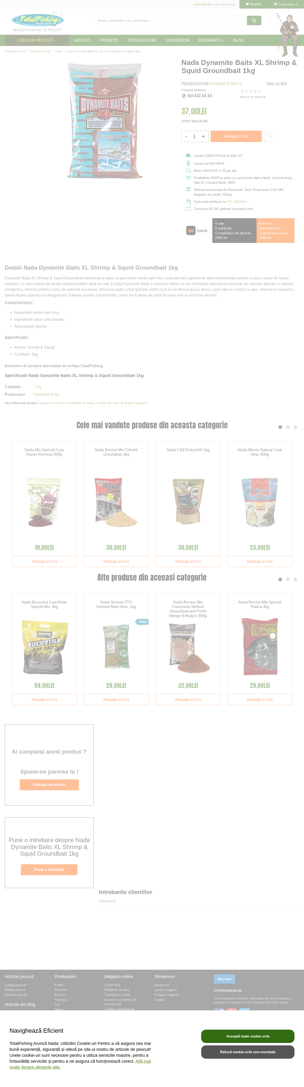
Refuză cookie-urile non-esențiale (248, 1052)
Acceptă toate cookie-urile (248, 1036)
